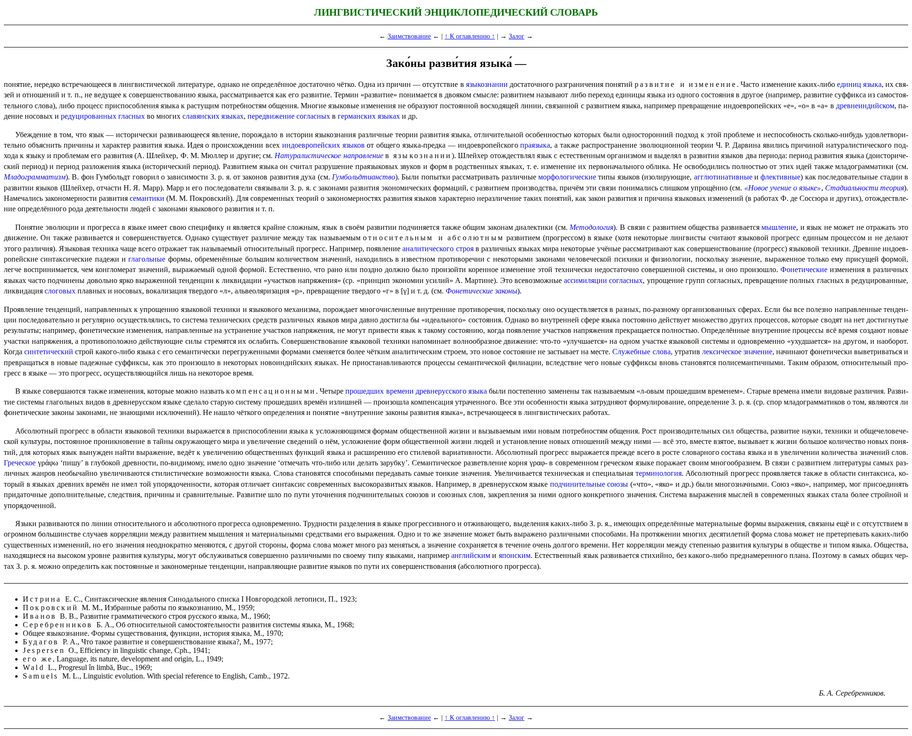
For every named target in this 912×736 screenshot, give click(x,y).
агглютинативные (723, 177)
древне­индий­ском (865, 106)
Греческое (20, 463)
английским (470, 555)
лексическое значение (737, 352)
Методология (591, 227)
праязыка (535, 145)
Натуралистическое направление (329, 155)
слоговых (60, 291)
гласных (131, 116)
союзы (617, 484)
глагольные (146, 259)
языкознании (487, 84)
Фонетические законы (481, 291)
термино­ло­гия (659, 473)
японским (515, 555)
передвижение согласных (288, 116)
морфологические (567, 177)
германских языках (369, 116)
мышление (778, 227)
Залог (516, 36)
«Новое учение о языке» (782, 188)
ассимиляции (585, 280)
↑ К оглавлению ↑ (470, 36)
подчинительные (577, 484)
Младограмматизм (35, 177)
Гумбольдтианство (363, 177)
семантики (147, 198)
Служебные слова (641, 352)
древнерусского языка (451, 391)
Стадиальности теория (864, 188)
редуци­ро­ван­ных (88, 116)
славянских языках (213, 116)
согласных (626, 280)
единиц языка (859, 84)
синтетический (48, 352)
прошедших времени (379, 391)
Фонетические (803, 269)
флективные (780, 177)
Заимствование (409, 36)
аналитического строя (437, 249)
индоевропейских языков (323, 145)
